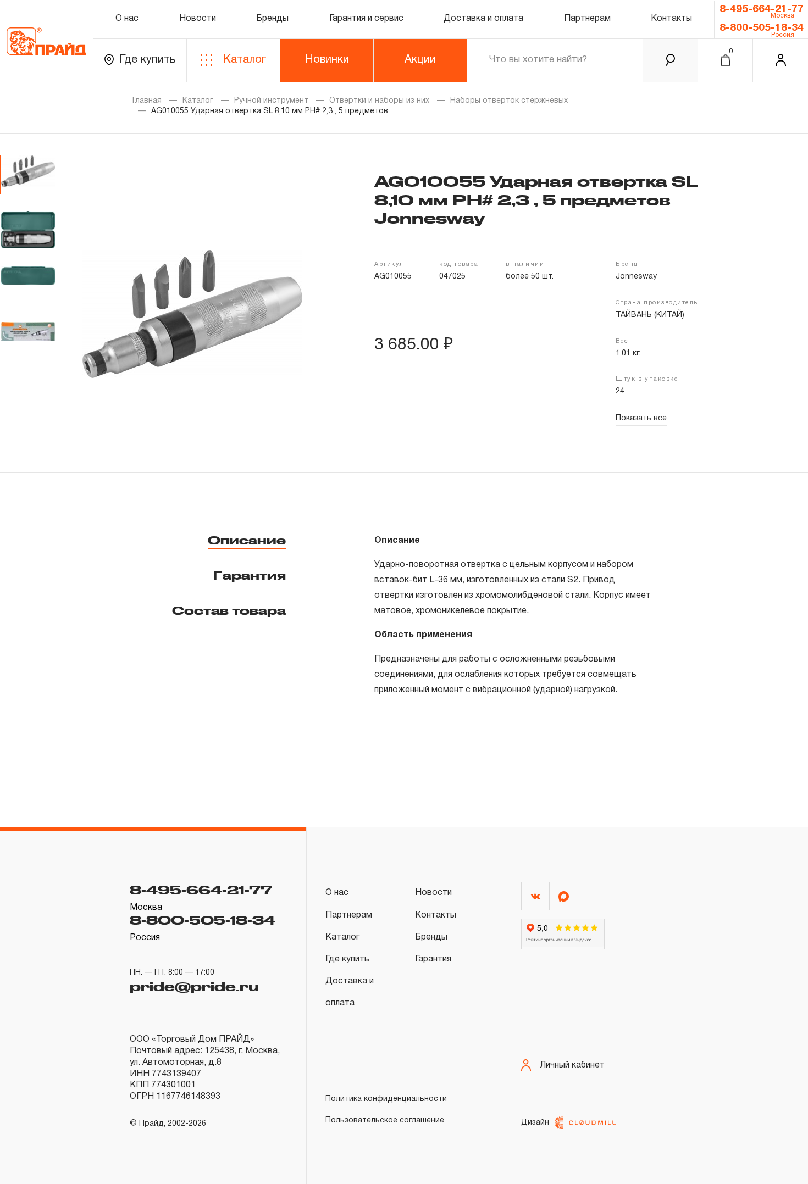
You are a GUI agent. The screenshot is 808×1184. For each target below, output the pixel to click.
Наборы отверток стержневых (509, 100)
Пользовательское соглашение (384, 1120)
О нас (127, 19)
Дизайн (535, 1122)
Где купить (147, 60)
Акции (420, 60)
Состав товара (229, 610)
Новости (197, 19)
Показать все (641, 418)
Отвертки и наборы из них (379, 100)
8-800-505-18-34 (762, 28)
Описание (247, 540)
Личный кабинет (572, 1065)
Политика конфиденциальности (386, 1099)
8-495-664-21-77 (762, 9)
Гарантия (249, 575)
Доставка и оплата (483, 19)
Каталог (244, 60)
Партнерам (587, 19)
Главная (147, 100)
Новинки (327, 60)
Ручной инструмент (271, 100)
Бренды (272, 19)
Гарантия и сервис (366, 19)
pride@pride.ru (194, 986)
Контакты (671, 19)
